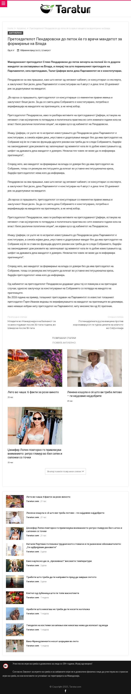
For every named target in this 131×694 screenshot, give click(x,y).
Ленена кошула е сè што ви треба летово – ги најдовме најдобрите (94, 394)
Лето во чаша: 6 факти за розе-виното (33, 392)
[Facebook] (65, 691)
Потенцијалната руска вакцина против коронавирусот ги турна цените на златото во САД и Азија (98, 322)
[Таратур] (65, 3)
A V (12, 50)
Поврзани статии (64, 338)
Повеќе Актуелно (64, 342)
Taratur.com (32, 501)
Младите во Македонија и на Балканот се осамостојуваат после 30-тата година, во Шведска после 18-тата (32, 322)
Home (10, 28)
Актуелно (21, 28)
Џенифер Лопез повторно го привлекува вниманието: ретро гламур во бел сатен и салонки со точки (35, 453)
